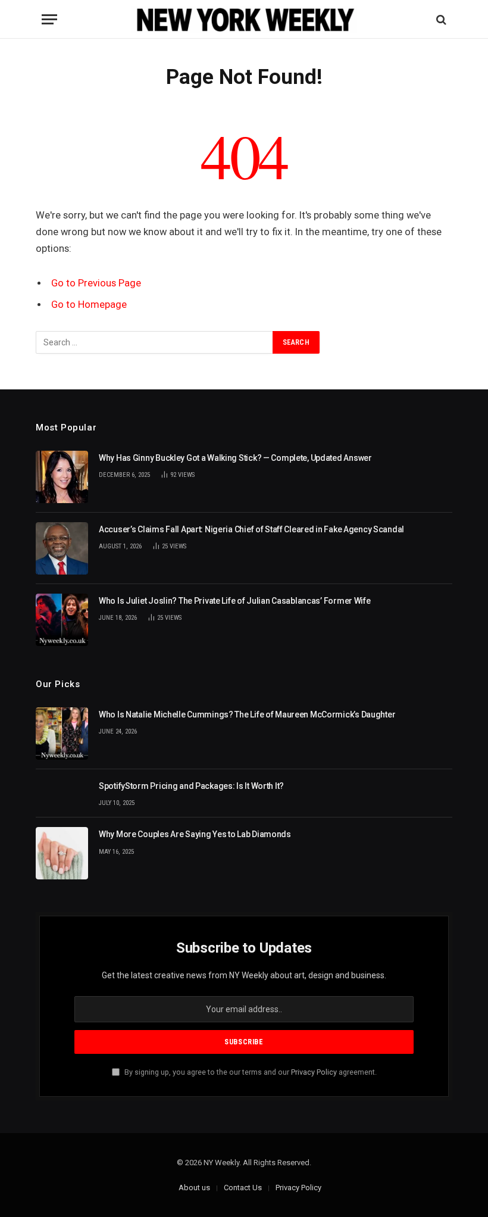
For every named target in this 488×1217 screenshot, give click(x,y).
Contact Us (243, 1187)
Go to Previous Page (96, 283)
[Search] (440, 19)
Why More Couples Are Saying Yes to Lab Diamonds (195, 834)
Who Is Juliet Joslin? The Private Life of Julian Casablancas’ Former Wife (235, 601)
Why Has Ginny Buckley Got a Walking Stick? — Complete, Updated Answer (235, 458)
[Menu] (49, 19)
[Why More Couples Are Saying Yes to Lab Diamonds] (62, 853)
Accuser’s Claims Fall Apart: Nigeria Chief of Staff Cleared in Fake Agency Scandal (251, 529)
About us (194, 1187)
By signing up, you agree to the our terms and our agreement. (250, 1072)
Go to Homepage (89, 304)
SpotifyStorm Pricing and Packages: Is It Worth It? (191, 786)
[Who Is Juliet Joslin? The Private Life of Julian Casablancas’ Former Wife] (62, 620)
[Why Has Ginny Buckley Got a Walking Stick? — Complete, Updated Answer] (62, 477)
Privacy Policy (314, 1072)
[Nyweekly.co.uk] (244, 19)
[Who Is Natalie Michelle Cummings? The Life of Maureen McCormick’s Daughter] (62, 733)
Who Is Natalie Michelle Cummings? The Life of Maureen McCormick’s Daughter (247, 714)
